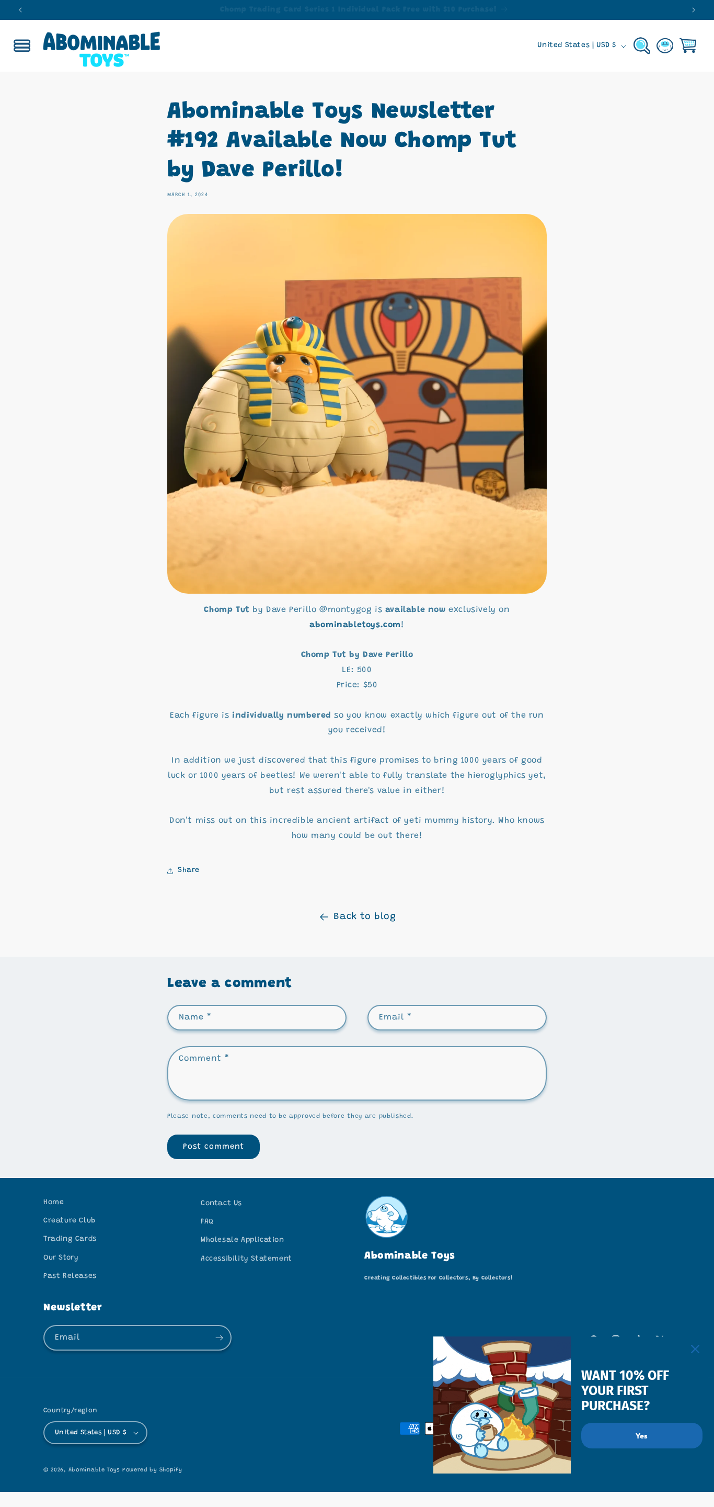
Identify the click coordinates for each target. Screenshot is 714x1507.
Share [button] (189, 870)
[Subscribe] (219, 1338)
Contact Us (221, 1203)
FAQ (207, 1222)
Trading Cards (70, 1239)
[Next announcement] (693, 10)
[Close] (695, 1349)
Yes (642, 1435)
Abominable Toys (94, 1470)
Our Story (60, 1258)
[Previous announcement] (20, 10)
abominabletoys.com (355, 625)
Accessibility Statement (246, 1259)
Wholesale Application (242, 1240)
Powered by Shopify (152, 1470)
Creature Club (69, 1221)
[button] (21, 46)
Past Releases (70, 1276)
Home (53, 1202)
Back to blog (364, 917)
